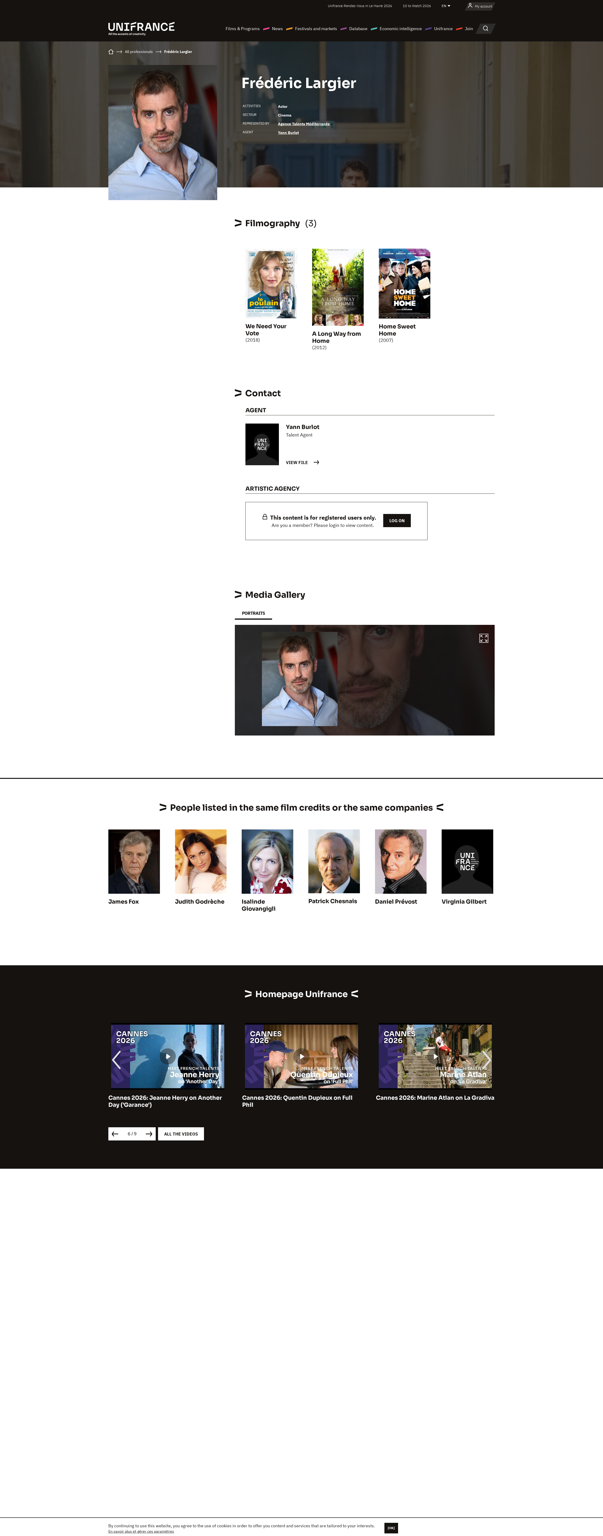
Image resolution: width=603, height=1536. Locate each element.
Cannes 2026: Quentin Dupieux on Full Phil (163, 1101)
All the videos (181, 1134)
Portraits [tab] (253, 613)
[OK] (391, 1528)
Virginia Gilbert (464, 901)
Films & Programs (243, 28)
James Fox (123, 901)
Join (469, 28)
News (277, 28)
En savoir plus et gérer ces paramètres (141, 1531)
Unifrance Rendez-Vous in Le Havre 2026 (360, 6)
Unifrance (443, 28)
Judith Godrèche (199, 901)
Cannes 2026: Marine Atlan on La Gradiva (301, 1097)
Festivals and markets (316, 28)
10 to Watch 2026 (417, 6)
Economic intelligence (401, 28)
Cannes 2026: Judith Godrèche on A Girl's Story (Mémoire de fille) (428, 1101)
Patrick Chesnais (332, 901)
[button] (483, 639)
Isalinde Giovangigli (259, 905)
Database (358, 28)
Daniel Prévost (396, 901)
